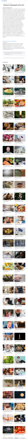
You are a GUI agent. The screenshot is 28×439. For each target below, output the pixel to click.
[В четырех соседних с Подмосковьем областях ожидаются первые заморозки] (8, 279)
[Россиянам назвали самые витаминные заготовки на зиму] (8, 233)
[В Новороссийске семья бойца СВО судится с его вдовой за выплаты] (19, 128)
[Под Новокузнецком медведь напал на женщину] (8, 198)
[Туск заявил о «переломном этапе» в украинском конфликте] (8, 326)
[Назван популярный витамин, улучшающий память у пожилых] (8, 104)
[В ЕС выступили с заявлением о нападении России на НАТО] (19, 233)
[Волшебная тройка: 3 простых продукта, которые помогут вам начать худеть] (19, 209)
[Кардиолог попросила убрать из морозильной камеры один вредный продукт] (19, 81)
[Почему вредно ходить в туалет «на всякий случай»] (8, 291)
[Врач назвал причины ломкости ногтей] (8, 384)
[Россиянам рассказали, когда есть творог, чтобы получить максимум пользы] (19, 151)
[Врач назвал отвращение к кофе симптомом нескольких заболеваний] (19, 221)
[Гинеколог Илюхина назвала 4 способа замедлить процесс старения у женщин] (19, 384)
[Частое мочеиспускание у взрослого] (19, 314)
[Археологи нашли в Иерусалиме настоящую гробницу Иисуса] (19, 408)
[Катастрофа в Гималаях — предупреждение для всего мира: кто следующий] (19, 93)
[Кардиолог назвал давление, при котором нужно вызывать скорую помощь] (19, 69)
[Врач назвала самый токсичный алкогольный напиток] (19, 116)
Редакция (12, 438)
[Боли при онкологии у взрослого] (8, 303)
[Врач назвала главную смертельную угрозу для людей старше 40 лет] (8, 163)
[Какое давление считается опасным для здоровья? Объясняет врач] (8, 69)
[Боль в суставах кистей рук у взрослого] (19, 279)
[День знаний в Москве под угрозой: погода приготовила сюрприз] (19, 198)
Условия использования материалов (17, 438)
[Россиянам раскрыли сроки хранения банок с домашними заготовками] (8, 396)
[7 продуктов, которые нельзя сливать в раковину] (8, 186)
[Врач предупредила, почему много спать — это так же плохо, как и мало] (8, 256)
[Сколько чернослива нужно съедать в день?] (19, 186)
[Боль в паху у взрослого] (19, 361)
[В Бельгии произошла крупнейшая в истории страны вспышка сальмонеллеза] (8, 419)
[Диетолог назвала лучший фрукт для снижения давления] (8, 361)
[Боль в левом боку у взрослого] (19, 373)
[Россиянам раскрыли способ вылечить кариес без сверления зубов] (8, 408)
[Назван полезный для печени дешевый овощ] (19, 104)
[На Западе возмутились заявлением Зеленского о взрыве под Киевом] (8, 151)
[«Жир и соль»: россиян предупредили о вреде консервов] (19, 174)
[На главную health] (5, 1)
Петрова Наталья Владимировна (11, 41)
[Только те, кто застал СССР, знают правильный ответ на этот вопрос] (19, 244)
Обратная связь (23, 438)
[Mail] (2, 1)
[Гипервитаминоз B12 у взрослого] (19, 256)
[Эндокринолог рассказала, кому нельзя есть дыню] (8, 268)
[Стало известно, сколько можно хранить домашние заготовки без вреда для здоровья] (8, 373)
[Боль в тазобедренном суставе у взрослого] (19, 291)
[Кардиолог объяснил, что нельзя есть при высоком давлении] (8, 128)
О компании (3, 438)
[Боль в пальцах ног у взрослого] (8, 338)
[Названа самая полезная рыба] (8, 116)
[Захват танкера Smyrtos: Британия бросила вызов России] (8, 174)
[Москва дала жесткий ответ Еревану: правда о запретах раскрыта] (19, 139)
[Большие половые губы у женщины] (8, 81)
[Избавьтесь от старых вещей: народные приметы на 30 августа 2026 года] (8, 244)
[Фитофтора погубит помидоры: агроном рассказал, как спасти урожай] (19, 431)
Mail (1, 438)
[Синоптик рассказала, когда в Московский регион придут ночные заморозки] (8, 431)
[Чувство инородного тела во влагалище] (8, 209)
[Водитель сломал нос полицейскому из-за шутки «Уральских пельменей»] (19, 163)
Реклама (6, 438)
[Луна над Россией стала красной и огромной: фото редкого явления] (19, 396)
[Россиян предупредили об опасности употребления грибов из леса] (19, 349)
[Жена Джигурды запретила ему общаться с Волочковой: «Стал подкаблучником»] (8, 221)
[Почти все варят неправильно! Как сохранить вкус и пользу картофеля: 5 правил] (8, 93)
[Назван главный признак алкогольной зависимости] (19, 303)
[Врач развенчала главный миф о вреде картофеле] (19, 268)
